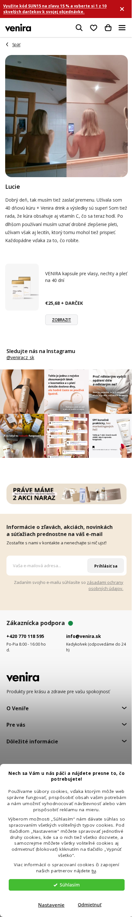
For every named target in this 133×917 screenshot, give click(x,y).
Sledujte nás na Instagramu (40, 351)
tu (94, 871)
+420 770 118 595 (25, 636)
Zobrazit (61, 319)
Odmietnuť (89, 905)
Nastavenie (51, 905)
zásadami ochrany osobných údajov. (105, 585)
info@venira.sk (83, 636)
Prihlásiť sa (106, 566)
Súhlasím (70, 885)
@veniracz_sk (20, 357)
